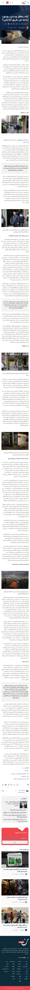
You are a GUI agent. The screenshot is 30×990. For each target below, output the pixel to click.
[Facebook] (27, 958)
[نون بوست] (24, 2)
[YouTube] (24, 958)
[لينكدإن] (2, 790)
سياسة (26, 961)
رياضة (27, 973)
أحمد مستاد (22, 902)
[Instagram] (22, 958)
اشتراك (15, 842)
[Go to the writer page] (27, 791)
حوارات (13, 969)
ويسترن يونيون (14, 774)
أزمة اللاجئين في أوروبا (22, 774)
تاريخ (27, 971)
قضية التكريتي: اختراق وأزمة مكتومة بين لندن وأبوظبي (14, 812)
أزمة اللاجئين (23, 776)
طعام (20, 976)
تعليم (27, 976)
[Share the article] (22, 24)
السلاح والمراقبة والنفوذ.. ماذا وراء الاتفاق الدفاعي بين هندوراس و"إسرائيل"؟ (12, 803)
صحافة (19, 964)
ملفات (14, 964)
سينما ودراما (19, 973)
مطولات (13, 966)
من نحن (7, 961)
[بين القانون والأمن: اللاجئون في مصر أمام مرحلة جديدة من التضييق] (15, 915)
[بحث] (12, 2)
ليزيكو (23, 768)
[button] (27, 2)
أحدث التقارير (12, 961)
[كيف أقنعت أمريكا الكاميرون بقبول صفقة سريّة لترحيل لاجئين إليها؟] (15, 859)
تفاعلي (13, 973)
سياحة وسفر (19, 971)
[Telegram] (20, 958)
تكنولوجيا (26, 978)
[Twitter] (25, 958)
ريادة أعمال (19, 969)
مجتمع (26, 964)
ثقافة (20, 981)
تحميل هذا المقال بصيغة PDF (20, 779)
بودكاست (13, 971)
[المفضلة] (7, 2)
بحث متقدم (6, 971)
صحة (20, 978)
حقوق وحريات (25, 966)
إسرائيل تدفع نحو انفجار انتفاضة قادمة (18, 810)
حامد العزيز (22, 874)
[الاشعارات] (10, 2)
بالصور (14, 978)
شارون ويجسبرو (22, 27)
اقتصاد (19, 961)
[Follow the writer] (15, 790)
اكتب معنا (6, 966)
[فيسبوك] (3, 790)
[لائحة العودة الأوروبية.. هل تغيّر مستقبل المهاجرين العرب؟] (15, 887)
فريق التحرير (22, 930)
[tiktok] (19, 957)
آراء (27, 969)
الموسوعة (13, 976)
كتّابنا (7, 964)
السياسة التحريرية (5, 969)
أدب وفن (19, 966)
